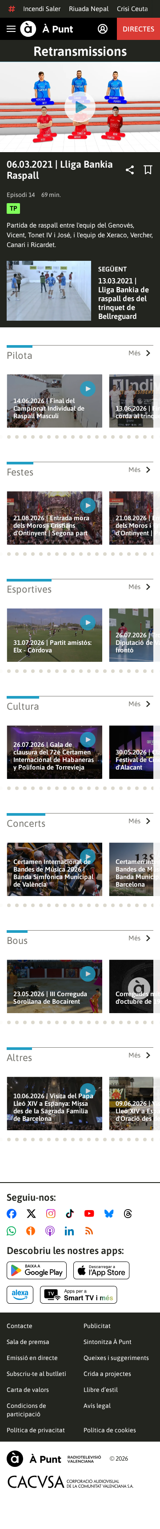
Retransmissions (80, 51)
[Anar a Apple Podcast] (51, 1231)
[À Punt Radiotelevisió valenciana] (54, 1458)
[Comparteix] (130, 169)
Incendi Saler (41, 8)
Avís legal (97, 1405)
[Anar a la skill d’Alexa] (20, 1295)
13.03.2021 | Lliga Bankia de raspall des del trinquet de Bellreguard (123, 298)
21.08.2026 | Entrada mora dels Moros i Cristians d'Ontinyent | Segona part (51, 525)
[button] (9, 437)
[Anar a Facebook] (13, 1213)
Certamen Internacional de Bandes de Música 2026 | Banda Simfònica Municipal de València (53, 873)
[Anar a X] (33, 1213)
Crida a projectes (107, 1373)
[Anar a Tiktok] (72, 1213)
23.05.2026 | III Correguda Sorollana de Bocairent (50, 997)
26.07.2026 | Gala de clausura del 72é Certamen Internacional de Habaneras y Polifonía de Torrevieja (53, 756)
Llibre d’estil (101, 1389)
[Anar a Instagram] (52, 1213)
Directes (138, 29)
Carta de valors (28, 1389)
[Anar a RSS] (91, 1231)
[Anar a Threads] (130, 1213)
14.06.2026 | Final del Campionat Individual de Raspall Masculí (48, 408)
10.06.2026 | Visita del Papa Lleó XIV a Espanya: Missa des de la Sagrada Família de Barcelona (53, 1107)
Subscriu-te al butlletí (36, 1373)
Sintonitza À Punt (108, 1341)
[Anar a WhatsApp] (13, 1231)
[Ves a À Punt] (46, 29)
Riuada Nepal (88, 8)
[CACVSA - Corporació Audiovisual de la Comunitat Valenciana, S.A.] (71, 1482)
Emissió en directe (32, 1357)
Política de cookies (110, 1430)
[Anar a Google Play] (37, 1270)
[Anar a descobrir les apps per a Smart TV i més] (78, 1295)
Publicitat (97, 1325)
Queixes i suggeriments (116, 1357)
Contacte (19, 1325)
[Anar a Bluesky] (110, 1213)
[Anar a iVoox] (32, 1231)
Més (134, 353)
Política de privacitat (36, 1430)
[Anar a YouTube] (91, 1213)
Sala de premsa (28, 1341)
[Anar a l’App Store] (101, 1270)
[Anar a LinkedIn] (71, 1231)
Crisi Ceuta (132, 8)
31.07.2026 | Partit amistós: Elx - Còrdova (52, 646)
